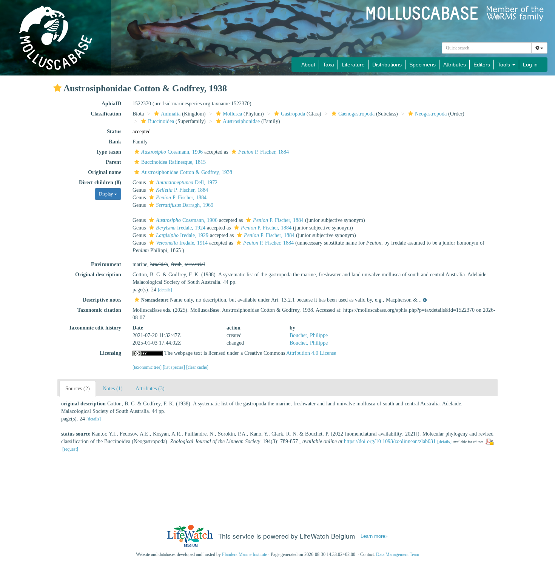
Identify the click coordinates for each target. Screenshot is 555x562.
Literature (353, 65)
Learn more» (374, 536)
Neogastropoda (431, 114)
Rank (115, 142)
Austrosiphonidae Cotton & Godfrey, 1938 (186, 172)
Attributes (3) (150, 388)
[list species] (174, 367)
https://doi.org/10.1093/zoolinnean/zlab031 (390, 441)
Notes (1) (113, 388)
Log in (530, 65)
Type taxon (108, 152)
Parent (113, 162)
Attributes (454, 65)
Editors (481, 65)
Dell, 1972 (186, 182)
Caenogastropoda (356, 114)
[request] (70, 449)
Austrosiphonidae (241, 121)
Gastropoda (293, 114)
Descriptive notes (102, 300)
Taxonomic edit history (95, 328)
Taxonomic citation (99, 310)
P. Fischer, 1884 (263, 152)
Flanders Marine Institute (244, 554)
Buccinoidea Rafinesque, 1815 (173, 162)
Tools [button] (505, 65)
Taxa (328, 65)
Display (106, 194)
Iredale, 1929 (182, 235)
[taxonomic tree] (148, 367)
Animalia (170, 114)
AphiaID (111, 103)
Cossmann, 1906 (172, 152)
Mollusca (232, 114)
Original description (98, 274)
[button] (57, 87)
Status (114, 131)
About (308, 65)
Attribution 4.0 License (311, 353)
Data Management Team (397, 554)
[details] (165, 290)
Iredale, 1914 (182, 243)
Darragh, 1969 (184, 205)
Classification (106, 114)
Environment (106, 264)
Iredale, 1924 (180, 228)
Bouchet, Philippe (309, 335)
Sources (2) (77, 388)
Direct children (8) (100, 182)
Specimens (422, 65)
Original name (104, 172)
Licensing (110, 353)
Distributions (387, 65)
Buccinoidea (161, 121)
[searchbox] (487, 48)
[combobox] (487, 48)
